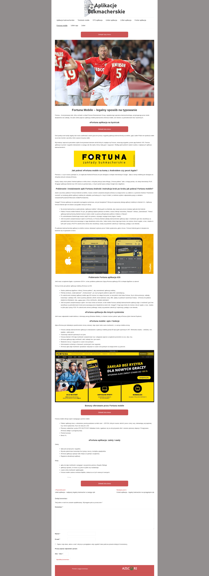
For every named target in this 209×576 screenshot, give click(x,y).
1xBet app (74, 25)
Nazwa (57, 534)
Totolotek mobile (83, 20)
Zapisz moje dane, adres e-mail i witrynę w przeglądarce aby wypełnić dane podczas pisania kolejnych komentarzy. (92, 544)
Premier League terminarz (80, 569)
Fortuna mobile (62, 25)
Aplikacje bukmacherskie (65, 20)
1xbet (83, 25)
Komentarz (59, 507)
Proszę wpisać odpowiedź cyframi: (66, 549)
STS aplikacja (97, 20)
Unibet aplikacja (111, 20)
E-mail (57, 539)
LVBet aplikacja (125, 20)
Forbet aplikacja (140, 20)
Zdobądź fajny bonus (104, 34)
